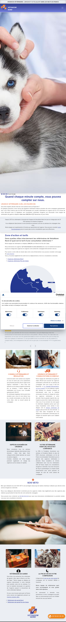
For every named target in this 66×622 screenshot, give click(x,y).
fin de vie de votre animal (50, 578)
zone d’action (10, 254)
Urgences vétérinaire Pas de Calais (18, 261)
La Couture (42, 388)
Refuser (12, 325)
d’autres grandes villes (13, 597)
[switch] (25, 314)
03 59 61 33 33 (58, 616)
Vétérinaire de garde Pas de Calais (18, 602)
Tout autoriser (54, 325)
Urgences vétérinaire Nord (15, 259)
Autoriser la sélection (33, 325)
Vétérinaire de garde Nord (15, 600)
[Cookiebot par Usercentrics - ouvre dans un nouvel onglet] (57, 295)
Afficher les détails (55, 320)
